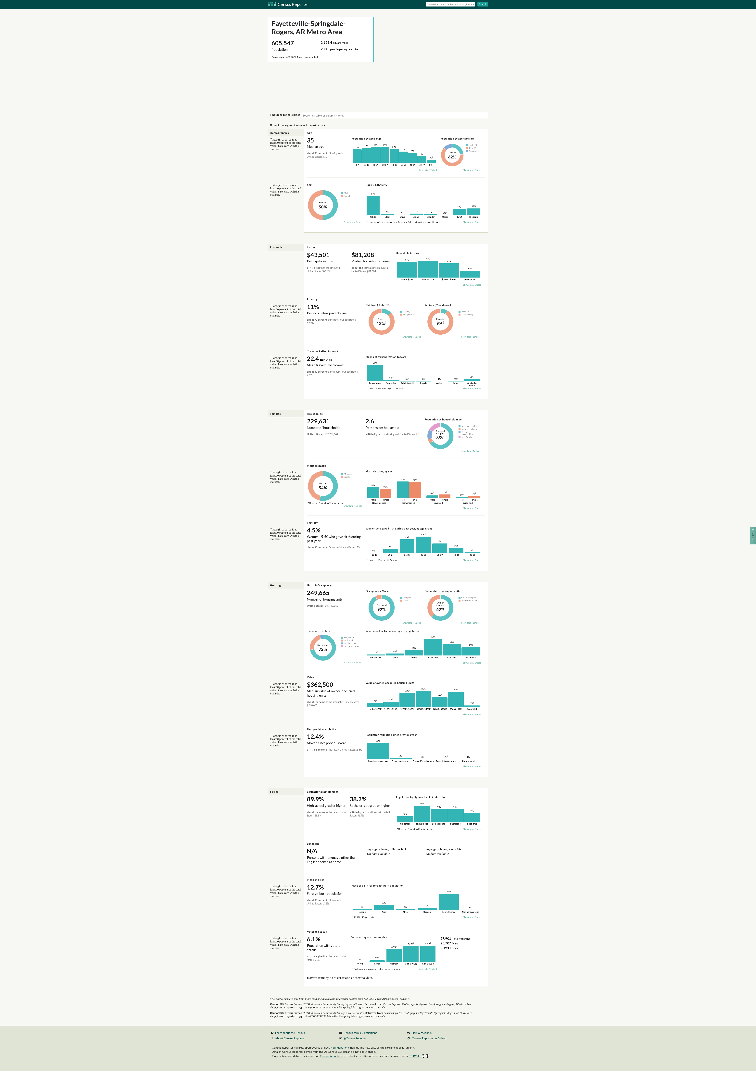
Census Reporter (293, 4)
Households (315, 413)
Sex (309, 184)
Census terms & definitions (360, 1032)
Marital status (316, 465)
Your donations (340, 1047)
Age (309, 132)
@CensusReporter (355, 1038)
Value (310, 677)
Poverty (312, 299)
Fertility (312, 522)
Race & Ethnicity (376, 184)
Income (311, 247)
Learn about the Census (290, 1032)
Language (313, 843)
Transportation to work (322, 351)
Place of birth (315, 879)
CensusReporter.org (332, 1056)
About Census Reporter (290, 1038)
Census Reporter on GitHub (429, 1038)
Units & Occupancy (319, 585)
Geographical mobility (321, 729)
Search (482, 4)
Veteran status (317, 931)
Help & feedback (422, 1032)
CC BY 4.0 (415, 1056)
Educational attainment (322, 791)
